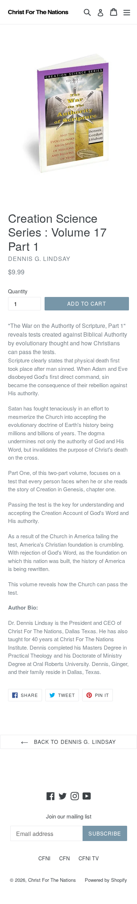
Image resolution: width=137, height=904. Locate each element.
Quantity (17, 291)
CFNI (44, 858)
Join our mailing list (68, 816)
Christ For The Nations (52, 879)
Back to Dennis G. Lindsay (74, 741)
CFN (64, 858)
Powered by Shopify (106, 879)
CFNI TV (89, 858)
